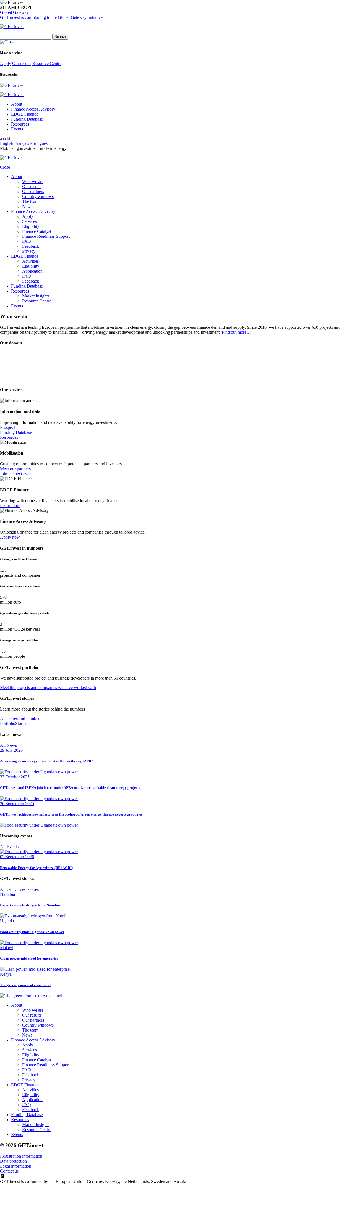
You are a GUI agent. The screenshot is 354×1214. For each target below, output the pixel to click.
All (8, 745)
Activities (30, 261)
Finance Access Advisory (33, 109)
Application (32, 271)
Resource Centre (46, 63)
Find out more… (236, 332)
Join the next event (16, 473)
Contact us (9, 1171)
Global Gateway (14, 12)
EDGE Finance (24, 114)
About (16, 104)
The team (30, 201)
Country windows (38, 196)
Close (5, 167)
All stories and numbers (20, 718)
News (27, 206)
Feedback (30, 246)
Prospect (7, 427)
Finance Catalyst (36, 231)
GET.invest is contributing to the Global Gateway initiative (51, 17)
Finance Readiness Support (46, 236)
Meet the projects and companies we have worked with (48, 687)
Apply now (10, 537)
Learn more (10, 505)
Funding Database (27, 119)
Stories (21, 723)
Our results (21, 63)
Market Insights (35, 296)
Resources (20, 124)
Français (22, 143)
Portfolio (7, 723)
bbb (10, 138)
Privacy (28, 251)
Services (29, 221)
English (7, 143)
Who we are (32, 181)
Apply (5, 63)
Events (17, 129)
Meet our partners (15, 468)
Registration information (21, 1156)
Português (39, 143)
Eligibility (30, 226)
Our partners (33, 191)
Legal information (15, 1166)
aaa (3, 138)
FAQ (26, 241)
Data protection (13, 1161)
